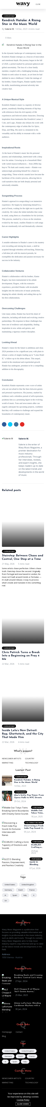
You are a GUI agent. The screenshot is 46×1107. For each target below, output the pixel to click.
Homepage (7, 1032)
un (6, 900)
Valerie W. (9, 29)
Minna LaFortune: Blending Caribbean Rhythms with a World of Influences (27, 1005)
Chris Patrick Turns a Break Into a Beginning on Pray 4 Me (21, 656)
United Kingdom (28, 884)
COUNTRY (29, 758)
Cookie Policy (23, 1099)
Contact (19, 1032)
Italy (25, 895)
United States (10, 884)
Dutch (20, 890)
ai (5, 895)
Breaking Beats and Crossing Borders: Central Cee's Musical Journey (29, 977)
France (32, 890)
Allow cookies (23, 1104)
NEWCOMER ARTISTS (11, 758)
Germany (8, 890)
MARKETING (7, 762)
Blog (4, 1036)
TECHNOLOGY (31, 762)
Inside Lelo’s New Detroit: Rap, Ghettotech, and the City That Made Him (22, 734)
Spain (15, 895)
